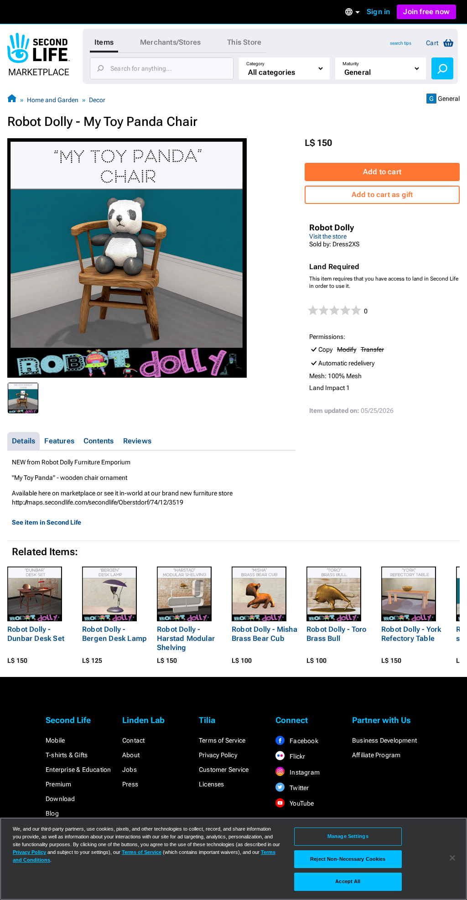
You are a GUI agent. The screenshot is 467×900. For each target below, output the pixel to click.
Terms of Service (222, 740)
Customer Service (224, 769)
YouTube (301, 803)
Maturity (350, 63)
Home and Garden (52, 100)
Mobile (55, 740)
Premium (58, 784)
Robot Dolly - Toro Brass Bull (336, 634)
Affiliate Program (376, 755)
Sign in (378, 11)
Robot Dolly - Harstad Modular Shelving (186, 638)
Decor (97, 100)
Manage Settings (347, 836)
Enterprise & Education (78, 769)
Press (130, 784)
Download (60, 798)
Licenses (211, 784)
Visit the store (328, 236)
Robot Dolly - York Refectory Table (411, 634)
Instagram (304, 772)
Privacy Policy (218, 755)
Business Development (384, 740)
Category (255, 63)
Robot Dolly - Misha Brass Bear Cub (264, 634)
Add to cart (382, 171)
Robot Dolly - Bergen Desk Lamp (114, 634)
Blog (52, 813)
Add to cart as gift (382, 194)
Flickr (296, 756)
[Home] (11, 99)
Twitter (298, 787)
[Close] (452, 858)
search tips (400, 43)
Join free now (426, 11)
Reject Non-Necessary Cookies (347, 859)
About (131, 755)
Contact (133, 740)
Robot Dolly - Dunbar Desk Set (35, 634)
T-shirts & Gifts (67, 755)
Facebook (303, 740)
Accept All (347, 881)
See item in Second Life (46, 522)
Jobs (129, 769)
